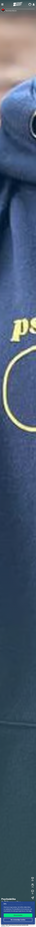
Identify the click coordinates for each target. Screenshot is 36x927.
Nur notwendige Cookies (18, 920)
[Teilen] (32, 898)
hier (30, 911)
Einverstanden (18, 915)
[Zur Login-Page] (34, 4)
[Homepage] (18, 4)
